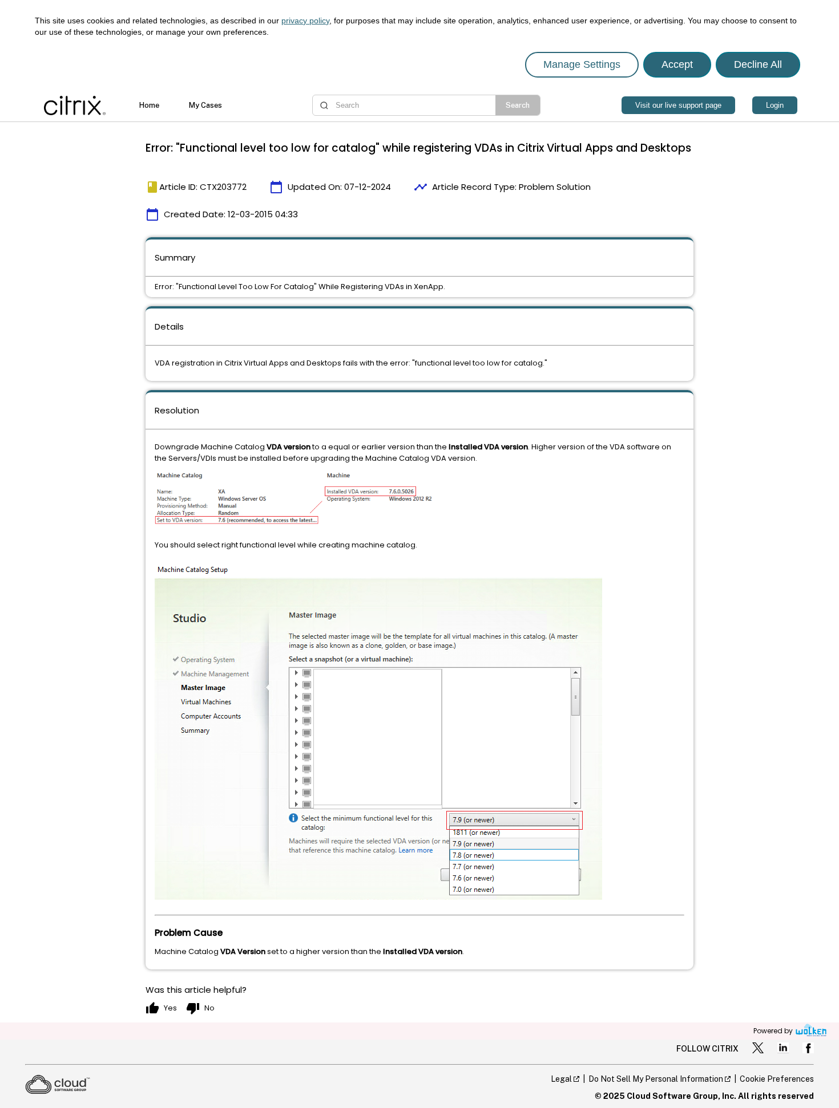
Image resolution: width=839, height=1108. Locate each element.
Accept (677, 64)
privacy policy (305, 20)
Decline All (758, 64)
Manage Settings (581, 64)
